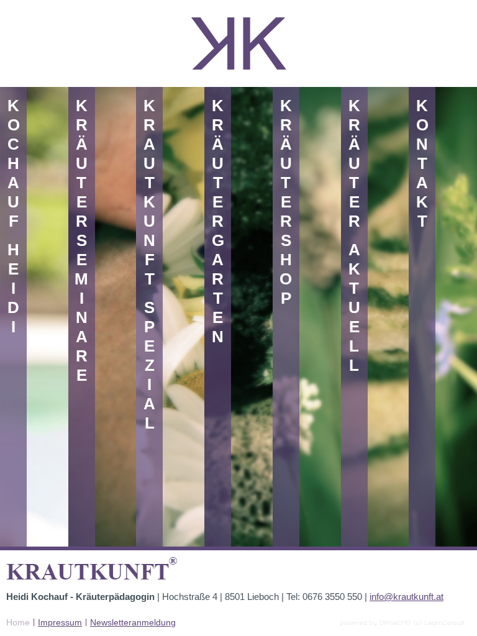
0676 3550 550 (332, 596)
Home (18, 622)
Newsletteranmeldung (133, 622)
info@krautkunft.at (406, 596)
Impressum (60, 622)
